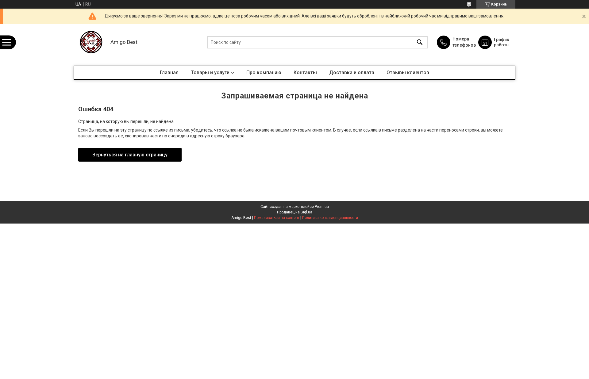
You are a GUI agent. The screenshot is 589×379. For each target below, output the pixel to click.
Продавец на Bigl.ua (294, 212)
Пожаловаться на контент (276, 218)
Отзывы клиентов (408, 72)
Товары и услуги (210, 72)
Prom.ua (322, 207)
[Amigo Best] (90, 42)
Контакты (305, 72)
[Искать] (419, 42)
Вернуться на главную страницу (129, 155)
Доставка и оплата (351, 72)
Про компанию (263, 72)
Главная (169, 72)
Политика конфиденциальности (330, 218)
